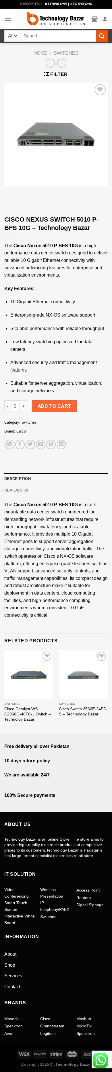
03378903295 (56, 4)
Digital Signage (90, 904)
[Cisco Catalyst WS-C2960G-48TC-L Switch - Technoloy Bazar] (28, 674)
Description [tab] (17, 479)
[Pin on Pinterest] (51, 444)
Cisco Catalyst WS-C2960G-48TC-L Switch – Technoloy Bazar (27, 714)
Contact (12, 986)
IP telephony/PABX (54, 905)
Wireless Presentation (51, 892)
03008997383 (31, 4)
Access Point (88, 890)
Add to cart (54, 406)
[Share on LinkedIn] (61, 444)
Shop (9, 965)
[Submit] (102, 35)
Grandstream (52, 1026)
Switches (66, 53)
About (10, 954)
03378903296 (81, 4)
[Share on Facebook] (20, 444)
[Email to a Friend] (40, 444)
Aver (8, 1033)
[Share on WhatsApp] (9, 444)
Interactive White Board (19, 919)
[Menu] (7, 19)
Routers (83, 897)
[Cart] (94, 18)
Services (13, 975)
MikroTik (84, 1026)
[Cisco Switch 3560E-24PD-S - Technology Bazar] (83, 674)
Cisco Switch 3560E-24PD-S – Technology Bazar (83, 711)
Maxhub (83, 1018)
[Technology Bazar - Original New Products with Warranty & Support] (56, 18)
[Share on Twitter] (30, 444)
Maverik (11, 1018)
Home (40, 53)
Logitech (48, 1033)
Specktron (13, 1026)
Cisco (21, 431)
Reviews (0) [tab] (16, 490)
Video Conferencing (16, 892)
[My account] (105, 18)
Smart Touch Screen (15, 905)
